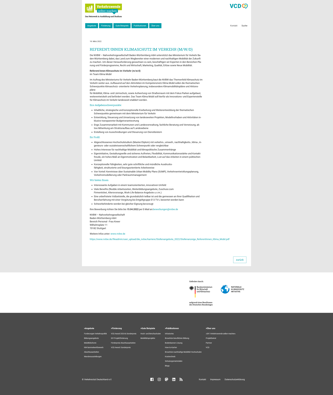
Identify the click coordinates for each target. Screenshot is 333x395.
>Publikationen (172, 328)
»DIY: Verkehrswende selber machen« (221, 334)
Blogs (167, 366)
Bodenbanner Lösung (173, 343)
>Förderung (116, 328)
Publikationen (140, 25)
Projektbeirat (211, 338)
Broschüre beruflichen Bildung (177, 338)
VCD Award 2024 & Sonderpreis (123, 334)
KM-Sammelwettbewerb (93, 347)
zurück (240, 259)
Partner (209, 343)
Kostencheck (170, 356)
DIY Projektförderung (119, 338)
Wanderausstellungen (93, 356)
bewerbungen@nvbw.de (165, 209)
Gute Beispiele (122, 25)
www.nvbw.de (118, 233)
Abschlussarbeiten (91, 352)
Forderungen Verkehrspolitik (95, 334)
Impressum (215, 379)
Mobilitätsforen (90, 343)
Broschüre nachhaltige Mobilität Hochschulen (183, 352)
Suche (244, 25)
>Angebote (89, 328)
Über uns (155, 25)
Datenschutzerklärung (235, 379)
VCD (207, 347)
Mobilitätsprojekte (147, 338)
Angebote (91, 25)
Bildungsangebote (91, 338)
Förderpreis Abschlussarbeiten (123, 343)
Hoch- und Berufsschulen (150, 334)
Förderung (105, 25)
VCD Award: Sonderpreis (121, 347)
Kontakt (233, 25)
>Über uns (210, 328)
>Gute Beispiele (147, 328)
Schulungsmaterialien (173, 361)
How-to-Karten (171, 347)
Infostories (169, 334)
